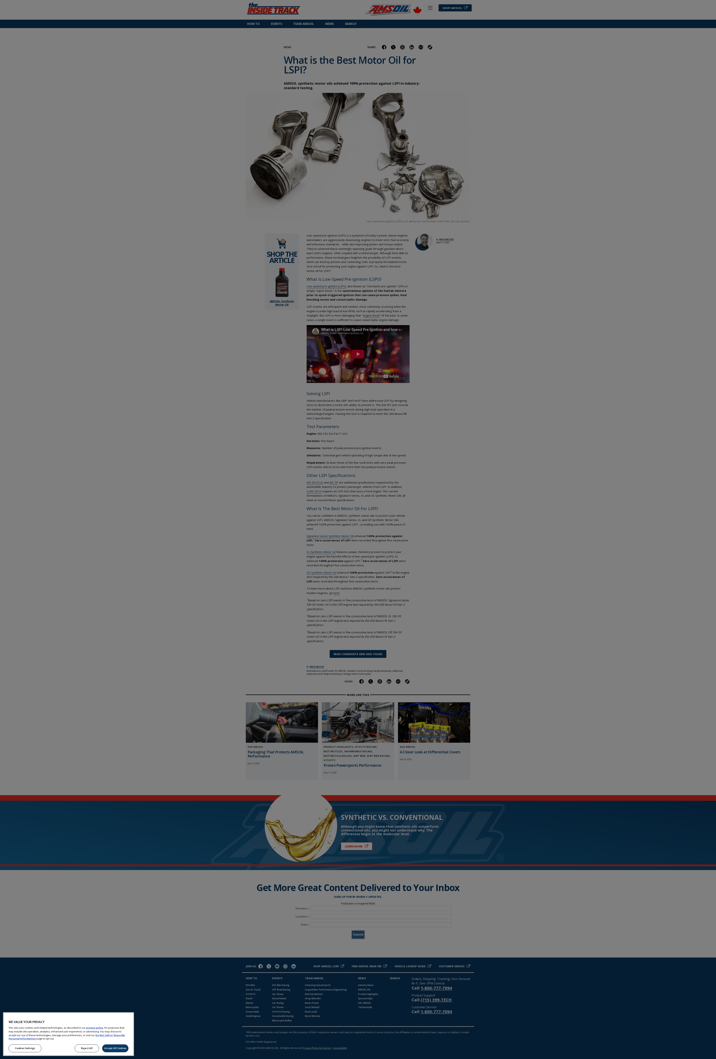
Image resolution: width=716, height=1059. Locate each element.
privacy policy (94, 1027)
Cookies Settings (25, 1048)
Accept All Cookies (115, 1048)
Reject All (86, 1048)
